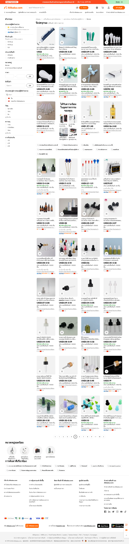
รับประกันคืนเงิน (34, 488)
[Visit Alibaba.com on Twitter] (113, 511)
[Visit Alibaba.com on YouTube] (121, 511)
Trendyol (86, 535)
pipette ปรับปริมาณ (98, 466)
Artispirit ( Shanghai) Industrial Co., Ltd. (68, 385)
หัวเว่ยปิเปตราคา (102, 149)
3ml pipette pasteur (115, 466)
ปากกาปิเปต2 (12, 470)
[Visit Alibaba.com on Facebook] (105, 511)
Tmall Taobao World (55, 535)
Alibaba (38, 19)
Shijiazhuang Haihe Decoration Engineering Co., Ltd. (113, 130)
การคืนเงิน (82, 496)
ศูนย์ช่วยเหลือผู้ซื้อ (84, 484)
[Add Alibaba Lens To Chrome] (32, 526)
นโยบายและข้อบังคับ (35, 505)
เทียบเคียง (86, 145)
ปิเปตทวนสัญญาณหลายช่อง (29, 470)
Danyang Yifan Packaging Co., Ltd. (90, 229)
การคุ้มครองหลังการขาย (36, 496)
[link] (126, 524)
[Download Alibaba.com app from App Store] (103, 526)
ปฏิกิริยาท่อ (73, 466)
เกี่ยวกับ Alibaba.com (10, 480)
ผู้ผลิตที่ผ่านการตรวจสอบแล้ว (63, 484)
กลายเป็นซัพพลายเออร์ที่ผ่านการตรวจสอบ (114, 499)
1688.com (44, 535)
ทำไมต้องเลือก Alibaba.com (12, 484)
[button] (77, 7)
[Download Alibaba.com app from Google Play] (118, 526)
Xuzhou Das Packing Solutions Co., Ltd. (46, 271)
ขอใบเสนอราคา (59, 488)
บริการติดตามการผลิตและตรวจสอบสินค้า (39, 501)
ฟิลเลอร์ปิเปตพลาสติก (47, 470)
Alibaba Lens (11, 526)
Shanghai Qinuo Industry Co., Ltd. (68, 95)
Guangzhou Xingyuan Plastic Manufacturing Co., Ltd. (68, 231)
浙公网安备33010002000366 (97, 541)
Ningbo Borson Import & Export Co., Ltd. (90, 56)
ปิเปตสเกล (62, 470)
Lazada (64, 535)
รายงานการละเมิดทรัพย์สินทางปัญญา (88, 501)
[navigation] (19, 228)
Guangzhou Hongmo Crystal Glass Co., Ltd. (90, 385)
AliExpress (36, 535)
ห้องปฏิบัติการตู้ (43, 154)
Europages (93, 535)
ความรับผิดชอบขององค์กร (12, 492)
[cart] (103, 8)
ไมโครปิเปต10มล (46, 466)
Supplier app (60, 526)
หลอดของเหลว (88, 149)
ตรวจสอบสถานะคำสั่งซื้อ (111, 494)
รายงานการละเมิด (84, 505)
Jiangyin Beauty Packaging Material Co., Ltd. (90, 95)
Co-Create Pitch (9, 488)
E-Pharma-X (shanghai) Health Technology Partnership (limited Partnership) (90, 192)
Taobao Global (72, 535)
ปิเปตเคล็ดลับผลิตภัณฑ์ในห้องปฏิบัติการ (68, 149)
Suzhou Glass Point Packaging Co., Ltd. (68, 58)
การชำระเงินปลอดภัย (35, 484)
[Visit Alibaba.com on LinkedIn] (109, 511)
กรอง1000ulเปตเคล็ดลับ (45, 149)
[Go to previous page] (55, 437)
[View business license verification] (83, 541)
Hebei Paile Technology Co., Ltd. (46, 227)
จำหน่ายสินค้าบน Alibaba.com (113, 487)
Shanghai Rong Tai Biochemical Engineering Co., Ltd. (113, 95)
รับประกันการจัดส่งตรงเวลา (37, 492)
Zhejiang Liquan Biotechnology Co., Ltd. (46, 57)
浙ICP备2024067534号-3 (116, 541)
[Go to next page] (103, 437)
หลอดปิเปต (116, 149)
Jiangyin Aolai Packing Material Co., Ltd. (90, 269)
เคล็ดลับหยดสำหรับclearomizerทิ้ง (103, 145)
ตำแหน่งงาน (8, 496)
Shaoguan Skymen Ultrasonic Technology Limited (113, 190)
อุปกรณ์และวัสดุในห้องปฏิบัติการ (74, 19)
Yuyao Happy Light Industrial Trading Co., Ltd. (113, 389)
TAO (80, 535)
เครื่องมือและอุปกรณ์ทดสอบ (52, 19)
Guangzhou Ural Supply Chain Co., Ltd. (46, 192)
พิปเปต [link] (89, 19)
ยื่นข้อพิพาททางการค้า (86, 492)
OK (30, 76)
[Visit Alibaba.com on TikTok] (125, 511)
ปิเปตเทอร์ (84, 466)
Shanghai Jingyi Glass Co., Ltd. (46, 424)
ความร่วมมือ (108, 504)
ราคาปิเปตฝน (60, 466)
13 (99, 436)
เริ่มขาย (106, 491)
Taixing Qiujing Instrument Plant (90, 132)
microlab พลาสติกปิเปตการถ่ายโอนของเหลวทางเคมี (22, 466)
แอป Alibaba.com (89, 526)
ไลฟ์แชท (81, 488)
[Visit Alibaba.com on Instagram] (117, 511)
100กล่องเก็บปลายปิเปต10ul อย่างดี (48, 145)
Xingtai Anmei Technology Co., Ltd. (46, 130)
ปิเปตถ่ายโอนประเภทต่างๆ (71, 145)
